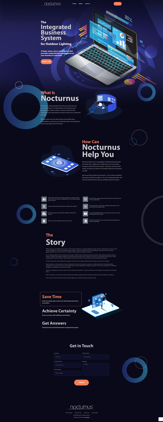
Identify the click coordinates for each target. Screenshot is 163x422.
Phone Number (57, 369)
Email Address (85, 353)
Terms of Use (78, 412)
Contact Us (87, 3)
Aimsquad (87, 417)
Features (74, 3)
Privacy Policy (69, 412)
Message (84, 361)
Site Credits (95, 412)
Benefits (81, 3)
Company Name (58, 361)
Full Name (56, 353)
